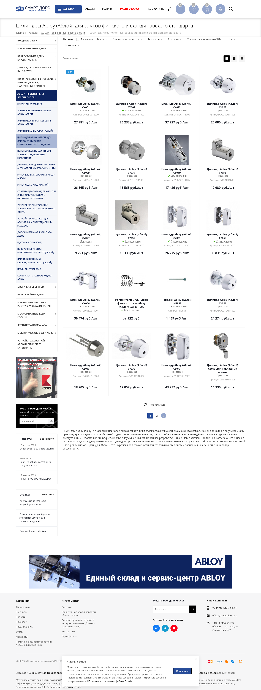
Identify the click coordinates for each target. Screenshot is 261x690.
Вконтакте (156, 628)
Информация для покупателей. (64, 687)
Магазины (22, 636)
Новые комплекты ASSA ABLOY (35, 478)
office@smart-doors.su (224, 615)
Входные (21, 672)
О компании (23, 607)
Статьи (20, 631)
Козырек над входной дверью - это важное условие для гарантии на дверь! (36, 518)
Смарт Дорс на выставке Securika (37, 448)
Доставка (67, 607)
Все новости (47, 438)
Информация (70, 600)
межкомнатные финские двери (46, 672)
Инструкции (68, 631)
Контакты (21, 611)
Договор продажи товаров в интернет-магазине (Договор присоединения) (78, 623)
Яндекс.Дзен (174, 628)
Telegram (165, 628)
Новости (21, 616)
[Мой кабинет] (170, 9)
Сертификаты (69, 636)
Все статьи (48, 494)
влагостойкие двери (205, 672)
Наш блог (21, 621)
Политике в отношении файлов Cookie (110, 681)
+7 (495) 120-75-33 (223, 607)
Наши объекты (24, 626)
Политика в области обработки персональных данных (34, 643)
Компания (22, 600)
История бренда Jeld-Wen (33, 531)
